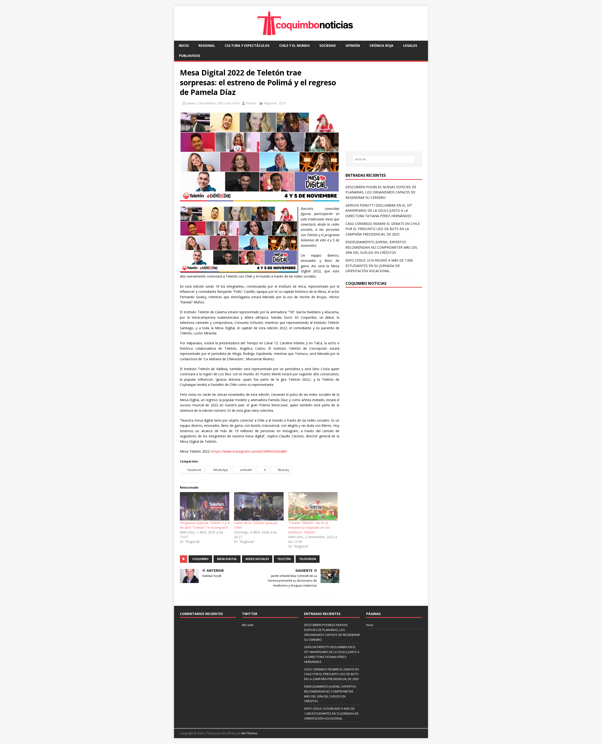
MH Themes (249, 733)
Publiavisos (189, 55)
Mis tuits (248, 625)
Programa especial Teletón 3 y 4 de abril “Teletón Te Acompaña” (204, 525)
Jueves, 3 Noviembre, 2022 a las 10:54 (212, 103)
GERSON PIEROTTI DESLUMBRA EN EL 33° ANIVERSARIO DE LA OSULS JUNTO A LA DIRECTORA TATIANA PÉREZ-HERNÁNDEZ (378, 210)
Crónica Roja (381, 45)
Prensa (251, 103)
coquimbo (200, 559)
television (307, 559)
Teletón (284, 559)
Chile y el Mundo (294, 45)
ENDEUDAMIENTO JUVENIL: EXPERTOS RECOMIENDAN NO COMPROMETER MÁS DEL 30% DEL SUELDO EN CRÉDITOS (381, 247)
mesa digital (227, 559)
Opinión (352, 45)
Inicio (184, 45)
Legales (410, 45)
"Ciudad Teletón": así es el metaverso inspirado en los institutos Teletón (309, 527)
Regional (206, 45)
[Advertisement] (384, 111)
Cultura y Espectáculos (247, 45)
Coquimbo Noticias (365, 283)
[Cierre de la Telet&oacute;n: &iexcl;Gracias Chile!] (258, 506)
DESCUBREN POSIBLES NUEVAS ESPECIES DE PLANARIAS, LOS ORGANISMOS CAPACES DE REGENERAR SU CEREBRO (380, 192)
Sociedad (327, 45)
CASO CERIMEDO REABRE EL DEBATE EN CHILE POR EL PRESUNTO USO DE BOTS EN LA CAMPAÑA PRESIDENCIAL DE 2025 (382, 228)
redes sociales (257, 559)
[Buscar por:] (383, 159)
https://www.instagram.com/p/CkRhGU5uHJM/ (249, 451)
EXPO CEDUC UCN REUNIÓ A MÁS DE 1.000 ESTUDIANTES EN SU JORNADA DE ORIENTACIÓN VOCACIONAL (379, 265)
